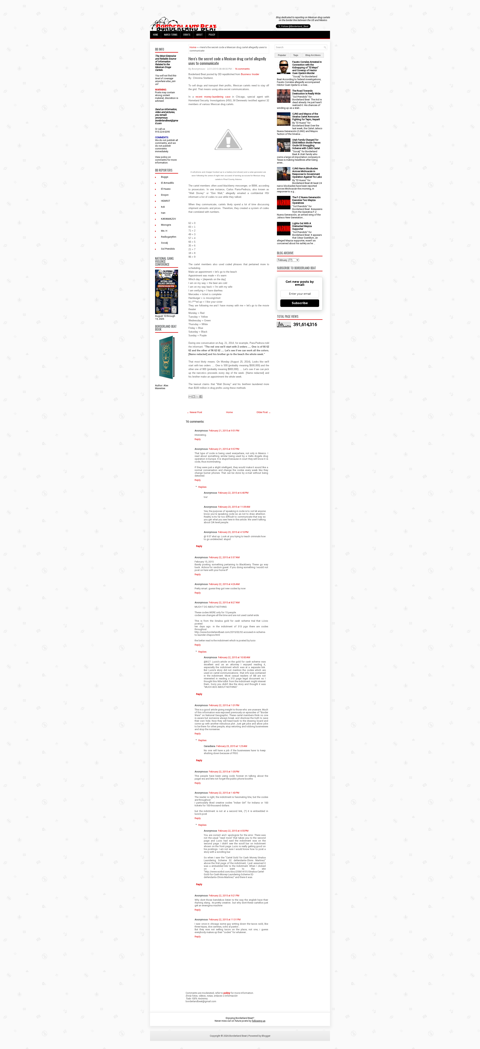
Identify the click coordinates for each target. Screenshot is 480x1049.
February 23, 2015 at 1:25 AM (231, 746)
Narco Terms (170, 34)
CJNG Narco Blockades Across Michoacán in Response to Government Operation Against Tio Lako (307, 172)
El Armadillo (167, 182)
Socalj (164, 242)
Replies (202, 487)
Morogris (166, 224)
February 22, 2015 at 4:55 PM (233, 830)
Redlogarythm (168, 236)
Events (186, 34)
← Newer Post (194, 412)
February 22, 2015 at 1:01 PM (224, 705)
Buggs (164, 176)
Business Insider (250, 74)
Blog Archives (313, 55)
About (199, 34)
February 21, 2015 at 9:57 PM (224, 449)
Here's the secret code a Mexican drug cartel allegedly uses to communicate (227, 60)
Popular (282, 55)
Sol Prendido (168, 248)
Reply (198, 439)
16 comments (242, 68)
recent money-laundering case (213, 96)
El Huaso (166, 188)
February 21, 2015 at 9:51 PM (224, 430)
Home (155, 34)
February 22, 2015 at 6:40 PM (233, 492)
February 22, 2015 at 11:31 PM (225, 919)
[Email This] (190, 396)
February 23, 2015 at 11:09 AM (234, 506)
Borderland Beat (238, 1035)
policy (164, 157)
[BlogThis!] (194, 396)
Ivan (163, 212)
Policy (212, 34)
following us (258, 1020)
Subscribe (300, 303)
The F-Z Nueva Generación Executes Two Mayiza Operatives (306, 200)
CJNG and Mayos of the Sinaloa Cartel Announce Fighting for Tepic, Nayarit (306, 116)
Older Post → (263, 412)
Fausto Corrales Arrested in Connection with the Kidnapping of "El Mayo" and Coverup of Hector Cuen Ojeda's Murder (307, 67)
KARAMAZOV (168, 218)
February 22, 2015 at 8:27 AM (224, 602)
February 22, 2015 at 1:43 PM (224, 792)
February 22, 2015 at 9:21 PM (224, 895)
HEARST (165, 200)
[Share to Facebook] (201, 396)
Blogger (266, 1035)
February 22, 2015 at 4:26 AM (224, 584)
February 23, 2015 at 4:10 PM (233, 532)
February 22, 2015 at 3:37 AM (224, 557)
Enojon (165, 194)
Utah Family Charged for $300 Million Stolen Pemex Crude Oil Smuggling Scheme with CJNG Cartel (306, 144)
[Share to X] (197, 396)
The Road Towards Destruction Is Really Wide (306, 92)
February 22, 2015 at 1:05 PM (224, 771)
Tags (295, 55)
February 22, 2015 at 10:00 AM (234, 657)
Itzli (163, 206)
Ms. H (164, 230)
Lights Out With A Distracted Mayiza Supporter (302, 226)
